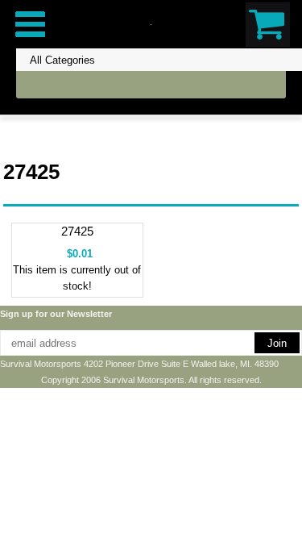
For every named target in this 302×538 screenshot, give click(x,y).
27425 (77, 231)
